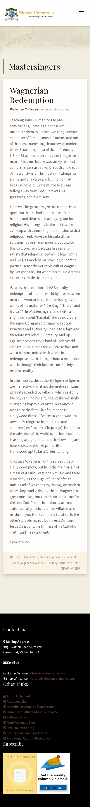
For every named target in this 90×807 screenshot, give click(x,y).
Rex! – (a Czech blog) (20, 728)
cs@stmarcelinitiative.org (47, 673)
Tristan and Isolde (69, 563)
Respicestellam (17, 701)
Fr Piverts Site (16, 717)
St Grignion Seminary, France (27, 733)
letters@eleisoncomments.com (53, 678)
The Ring (52, 563)
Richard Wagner (19, 563)
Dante (19, 557)
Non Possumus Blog (20, 722)
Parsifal (71, 557)
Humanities (31, 557)
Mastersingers (48, 557)
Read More (70, 569)
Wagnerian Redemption (32, 95)
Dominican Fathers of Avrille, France (32, 712)
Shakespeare (38, 563)
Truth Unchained (18, 696)
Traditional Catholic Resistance (28, 738)
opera (61, 557)
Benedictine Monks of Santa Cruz (30, 707)
